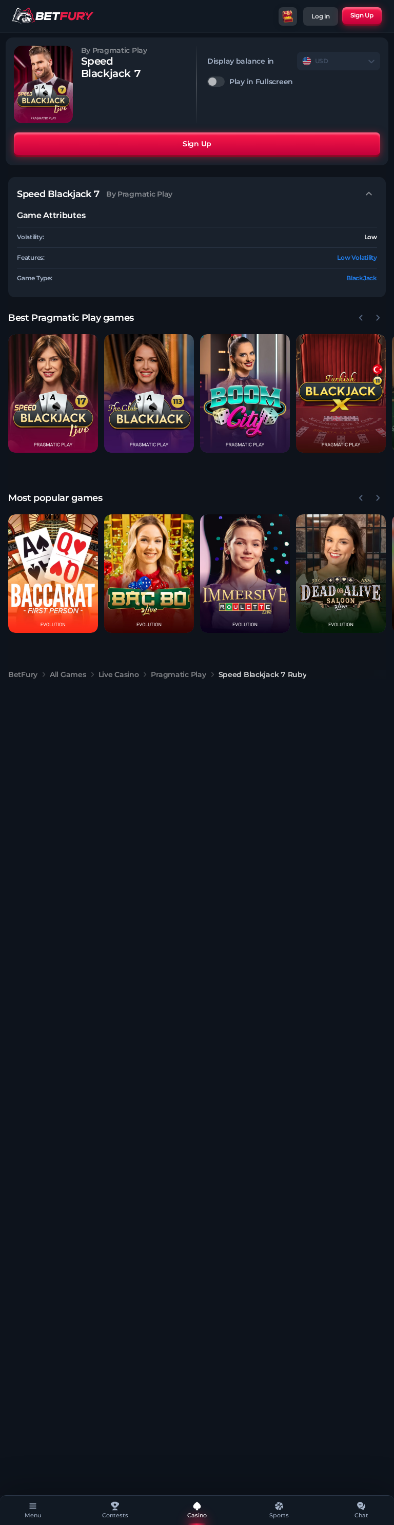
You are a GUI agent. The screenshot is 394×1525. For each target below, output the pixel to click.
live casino (118, 674)
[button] (53, 393)
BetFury (22, 674)
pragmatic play (178, 674)
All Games (68, 674)
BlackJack (361, 278)
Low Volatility (357, 257)
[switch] (293, 81)
